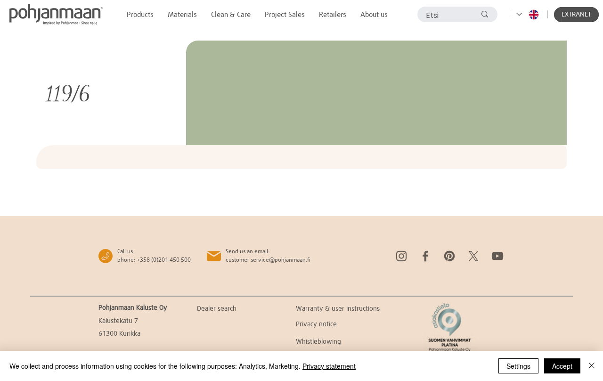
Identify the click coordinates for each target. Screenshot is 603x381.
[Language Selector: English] (528, 14)
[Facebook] (425, 256)
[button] (576, 14)
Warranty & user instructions (338, 308)
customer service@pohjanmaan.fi (268, 259)
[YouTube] (497, 256)
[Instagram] (401, 256)
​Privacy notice (316, 324)
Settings (518, 366)
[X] (473, 256)
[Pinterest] (449, 256)
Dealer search (216, 308)
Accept (562, 366)
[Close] (591, 365)
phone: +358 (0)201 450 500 (154, 259)
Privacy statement (329, 366)
